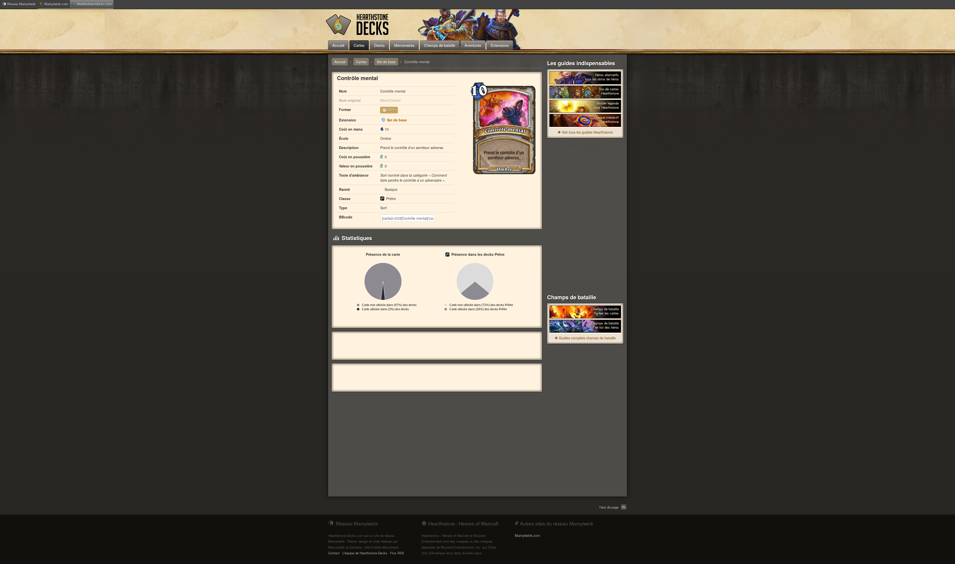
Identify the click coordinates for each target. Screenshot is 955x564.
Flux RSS (397, 553)
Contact (333, 553)
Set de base (397, 119)
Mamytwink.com (56, 4)
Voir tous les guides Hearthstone (587, 132)
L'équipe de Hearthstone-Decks (364, 553)
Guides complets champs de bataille (587, 337)
